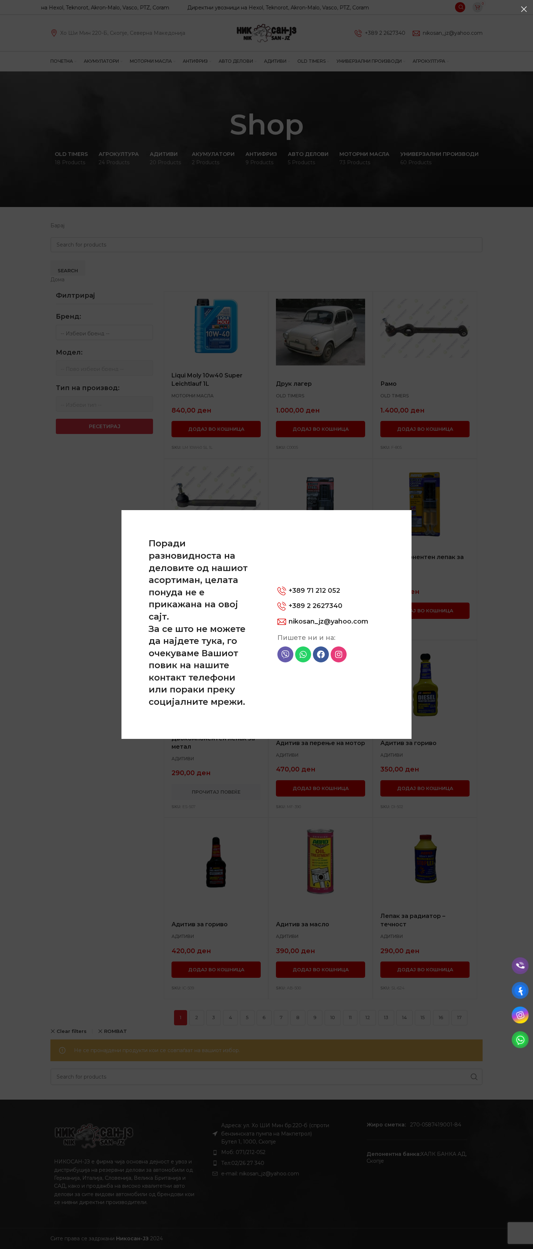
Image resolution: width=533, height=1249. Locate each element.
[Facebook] (321, 654)
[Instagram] (339, 654)
